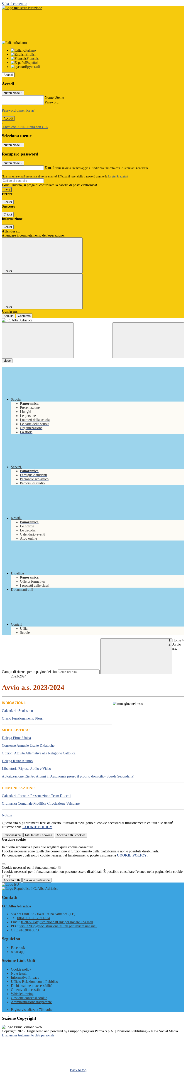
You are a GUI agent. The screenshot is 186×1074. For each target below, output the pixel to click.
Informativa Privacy (25, 977)
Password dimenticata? (18, 110)
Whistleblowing (22, 994)
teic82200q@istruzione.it (57, 922)
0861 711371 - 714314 (33, 918)
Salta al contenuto (14, 4)
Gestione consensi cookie (29, 998)
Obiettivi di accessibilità (28, 990)
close (7, 360)
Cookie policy (21, 969)
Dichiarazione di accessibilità (31, 986)
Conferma (24, 316)
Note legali (19, 973)
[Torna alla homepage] (93, 320)
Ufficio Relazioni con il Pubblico (34, 981)
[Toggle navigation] (37, 340)
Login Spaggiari (118, 176)
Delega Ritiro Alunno (17, 761)
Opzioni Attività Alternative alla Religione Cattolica (39, 753)
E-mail (49, 168)
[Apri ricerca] (148, 340)
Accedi (8, 75)
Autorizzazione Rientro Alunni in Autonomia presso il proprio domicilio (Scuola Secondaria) (68, 776)
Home (176, 640)
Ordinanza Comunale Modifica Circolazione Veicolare (41, 803)
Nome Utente (54, 97)
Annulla (8, 316)
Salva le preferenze (37, 880)
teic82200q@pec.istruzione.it (58, 926)
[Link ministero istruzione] (22, 8)
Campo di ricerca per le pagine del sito (29, 672)
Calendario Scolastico (17, 711)
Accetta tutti (71, 835)
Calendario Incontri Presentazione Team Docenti (36, 796)
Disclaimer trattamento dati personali (28, 1035)
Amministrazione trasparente (31, 1002)
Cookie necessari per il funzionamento (29, 867)
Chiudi (8, 202)
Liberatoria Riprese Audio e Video (26, 768)
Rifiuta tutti (38, 835)
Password (52, 102)
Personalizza (12, 835)
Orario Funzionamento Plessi (22, 718)
